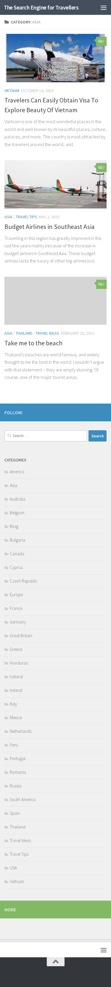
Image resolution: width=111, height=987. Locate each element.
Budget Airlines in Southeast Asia (49, 226)
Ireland (16, 690)
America (17, 471)
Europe (16, 594)
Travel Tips (26, 216)
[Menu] (103, 7)
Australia (17, 499)
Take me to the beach (33, 343)
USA (13, 868)
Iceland (16, 676)
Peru (14, 745)
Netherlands (20, 731)
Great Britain (21, 635)
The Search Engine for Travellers (41, 7)
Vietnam (11, 90)
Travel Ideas (47, 333)
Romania (18, 772)
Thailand (24, 333)
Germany (18, 622)
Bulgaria (17, 540)
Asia (8, 216)
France (16, 608)
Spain (15, 813)
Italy (13, 704)
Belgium (17, 512)
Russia (15, 786)
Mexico (16, 717)
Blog (14, 526)
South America (23, 799)
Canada (17, 553)
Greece (16, 649)
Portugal (17, 758)
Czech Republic (23, 581)
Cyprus (16, 567)
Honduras (19, 663)
